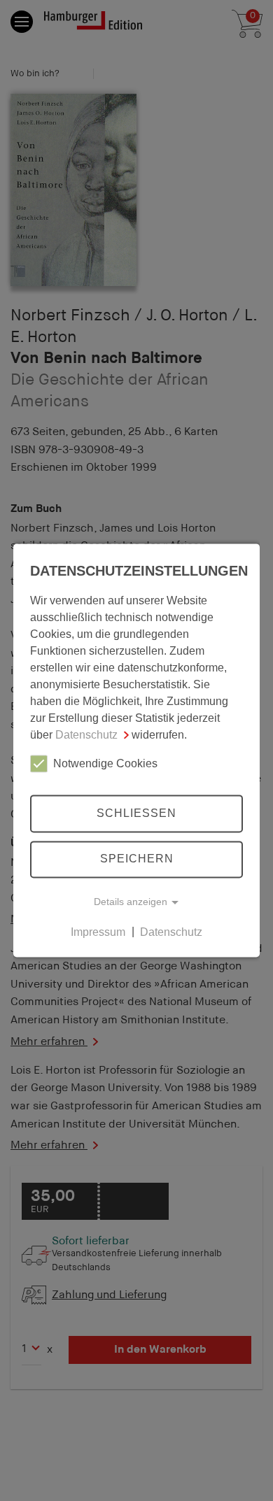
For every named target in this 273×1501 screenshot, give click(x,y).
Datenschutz (86, 735)
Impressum (98, 932)
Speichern (137, 859)
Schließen (136, 813)
